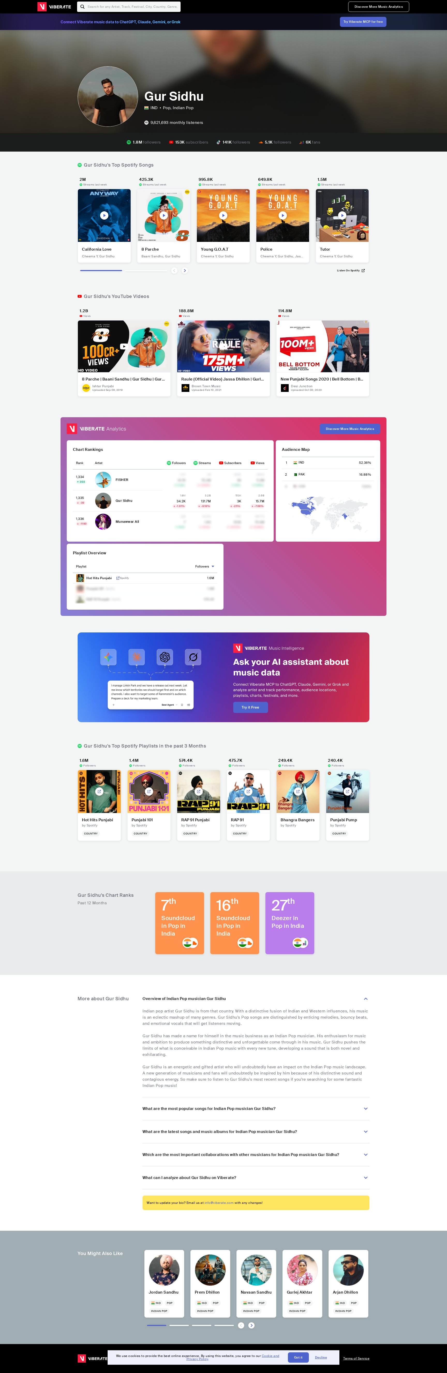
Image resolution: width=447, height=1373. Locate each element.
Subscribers (232, 463)
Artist (98, 463)
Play (104, 215)
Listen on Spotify (348, 270)
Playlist (81, 566)
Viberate (54, 6)
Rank (79, 463)
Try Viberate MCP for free (363, 22)
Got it (298, 1357)
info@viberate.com (219, 1203)
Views (260, 463)
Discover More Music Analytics (379, 7)
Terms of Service (356, 1358)
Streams (205, 463)
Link (118, 578)
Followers (179, 463)
